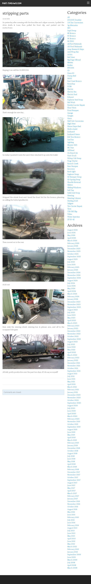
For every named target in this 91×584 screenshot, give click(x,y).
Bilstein (70, 63)
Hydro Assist (72, 129)
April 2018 (71, 464)
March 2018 (72, 467)
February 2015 (73, 517)
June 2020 (71, 411)
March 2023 (72, 323)
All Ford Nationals (74, 44)
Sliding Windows (74, 188)
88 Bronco (71, 33)
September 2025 (74, 257)
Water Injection (73, 217)
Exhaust (70, 97)
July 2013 (71, 531)
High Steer (71, 124)
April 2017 (71, 491)
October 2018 (72, 451)
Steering (70, 196)
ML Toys (70, 148)
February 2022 (73, 358)
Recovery (71, 169)
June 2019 (71, 432)
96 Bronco (71, 39)
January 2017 (72, 499)
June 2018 (71, 459)
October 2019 (72, 424)
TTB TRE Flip (72, 212)
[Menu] (88, 3)
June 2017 (71, 485)
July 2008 (71, 563)
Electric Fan (71, 92)
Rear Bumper (72, 166)
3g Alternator (72, 25)
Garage (70, 113)
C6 (68, 71)
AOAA (69, 55)
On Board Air (72, 153)
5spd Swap (71, 31)
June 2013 (71, 533)
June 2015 (71, 515)
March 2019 (72, 440)
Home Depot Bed (74, 126)
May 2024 (71, 289)
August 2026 (72, 230)
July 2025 (71, 262)
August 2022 (72, 342)
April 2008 (71, 565)
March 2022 (72, 355)
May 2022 (71, 350)
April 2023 (71, 320)
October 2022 (72, 336)
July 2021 (71, 376)
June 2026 (71, 233)
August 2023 (72, 310)
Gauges (70, 116)
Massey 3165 (72, 145)
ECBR (69, 86)
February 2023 (73, 326)
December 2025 (73, 249)
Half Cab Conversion (75, 121)
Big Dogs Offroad (74, 60)
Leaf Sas (70, 140)
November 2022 (73, 334)
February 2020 (73, 419)
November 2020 (74, 398)
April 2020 (71, 414)
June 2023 (71, 315)
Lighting (70, 142)
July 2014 (70, 520)
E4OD (69, 78)
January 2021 (72, 392)
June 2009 (71, 557)
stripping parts (16, 13)
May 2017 (71, 488)
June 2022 (71, 347)
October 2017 (72, 477)
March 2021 (72, 387)
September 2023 (74, 307)
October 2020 (73, 400)
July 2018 (71, 456)
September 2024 (74, 278)
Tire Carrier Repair (74, 206)
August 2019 (72, 430)
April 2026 (71, 238)
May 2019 (71, 435)
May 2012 (71, 544)
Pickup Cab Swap (74, 158)
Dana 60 (70, 73)
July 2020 (71, 408)
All (68, 17)
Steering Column (74, 198)
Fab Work (71, 102)
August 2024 (72, 281)
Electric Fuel (72, 94)
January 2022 (72, 360)
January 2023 (72, 328)
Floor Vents (71, 108)
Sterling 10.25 (72, 201)
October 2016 (72, 507)
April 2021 (71, 384)
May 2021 (71, 382)
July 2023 (71, 313)
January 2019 (72, 446)
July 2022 (71, 344)
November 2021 (73, 366)
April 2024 (71, 291)
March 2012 (72, 547)
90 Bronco (71, 36)
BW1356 (70, 68)
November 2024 (73, 275)
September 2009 (74, 555)
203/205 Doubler (74, 20)
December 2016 (73, 501)
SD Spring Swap (73, 180)
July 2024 (71, 283)
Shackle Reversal (74, 182)
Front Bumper (73, 110)
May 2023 (71, 318)
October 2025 (72, 254)
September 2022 (74, 339)
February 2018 (73, 469)
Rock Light (71, 172)
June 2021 (71, 379)
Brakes (70, 65)
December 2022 (73, 331)
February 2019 (73, 443)
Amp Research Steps (75, 49)
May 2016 (71, 512)
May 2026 (71, 235)
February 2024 (73, 297)
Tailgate (70, 204)
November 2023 (73, 305)
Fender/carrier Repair (76, 105)
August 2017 (72, 483)
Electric (70, 89)
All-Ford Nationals (74, 47)
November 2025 (73, 251)
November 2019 (73, 422)
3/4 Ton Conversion (75, 23)
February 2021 (73, 390)
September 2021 (73, 371)
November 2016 (73, 504)
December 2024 (73, 273)
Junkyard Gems (73, 134)
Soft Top (70, 190)
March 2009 (72, 560)
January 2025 (72, 270)
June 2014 (71, 523)
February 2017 (73, 496)
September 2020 (74, 403)
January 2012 (72, 552)
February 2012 (73, 549)
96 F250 (70, 41)
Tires (69, 209)
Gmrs (69, 118)
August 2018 (72, 454)
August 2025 (72, 259)
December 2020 (73, 395)
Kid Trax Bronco (73, 137)
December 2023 (73, 302)
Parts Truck (71, 156)
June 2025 (71, 265)
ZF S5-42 (71, 219)
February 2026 (73, 243)
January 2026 (72, 246)
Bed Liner (71, 57)
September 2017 (73, 480)
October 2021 (72, 368)
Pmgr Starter (72, 161)
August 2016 (72, 509)
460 (68, 28)
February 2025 (73, 267)
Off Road (70, 150)
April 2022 (71, 352)
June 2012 (71, 541)
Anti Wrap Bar (73, 52)
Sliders (70, 185)
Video (69, 214)
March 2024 (72, 294)
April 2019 (71, 438)
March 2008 (72, 568)
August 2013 (72, 528)
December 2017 (73, 472)
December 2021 (73, 363)
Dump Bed (71, 76)
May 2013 (71, 536)
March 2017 (72, 493)
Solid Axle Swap (73, 193)
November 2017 (73, 475)
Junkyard (71, 132)
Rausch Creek (72, 164)
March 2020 (72, 416)
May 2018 (71, 461)
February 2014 (73, 525)
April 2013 (71, 539)
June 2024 (71, 286)
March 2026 (72, 241)
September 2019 (73, 427)
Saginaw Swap (73, 174)
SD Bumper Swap (74, 177)
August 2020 (72, 406)
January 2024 (72, 299)
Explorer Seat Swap (75, 100)
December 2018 (73, 448)
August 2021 (72, 374)
